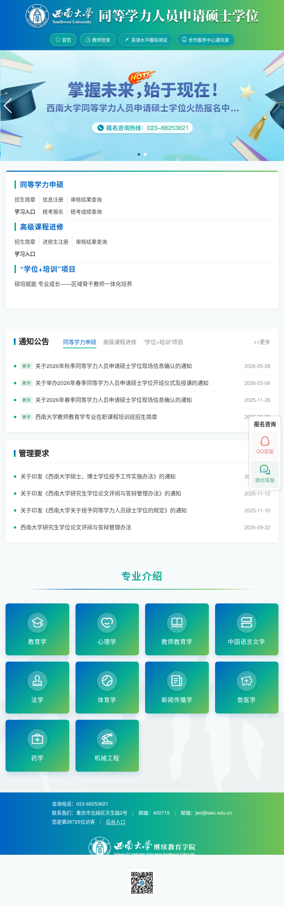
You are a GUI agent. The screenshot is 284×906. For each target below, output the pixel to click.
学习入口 (25, 211)
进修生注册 (56, 241)
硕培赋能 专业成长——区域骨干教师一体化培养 (73, 284)
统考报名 (53, 211)
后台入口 (115, 821)
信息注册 (53, 199)
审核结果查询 (86, 199)
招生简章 (25, 199)
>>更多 (262, 341)
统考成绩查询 (86, 211)
